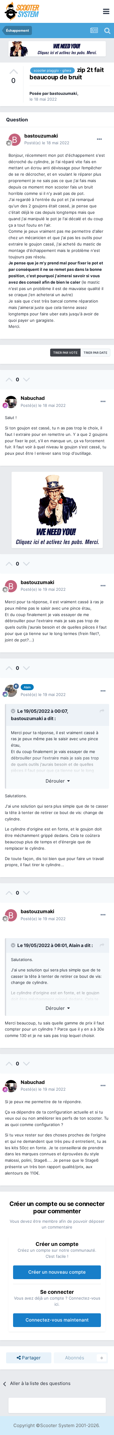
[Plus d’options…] (99, 139)
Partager (31, 1358)
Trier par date (95, 352)
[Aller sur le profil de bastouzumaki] (15, 140)
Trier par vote (65, 352)
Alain (74, 945)
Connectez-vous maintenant (57, 1320)
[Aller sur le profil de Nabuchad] (11, 402)
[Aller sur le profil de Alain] (11, 691)
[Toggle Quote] (13, 711)
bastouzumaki (63, 93)
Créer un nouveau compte (57, 1272)
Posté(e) (46, 142)
